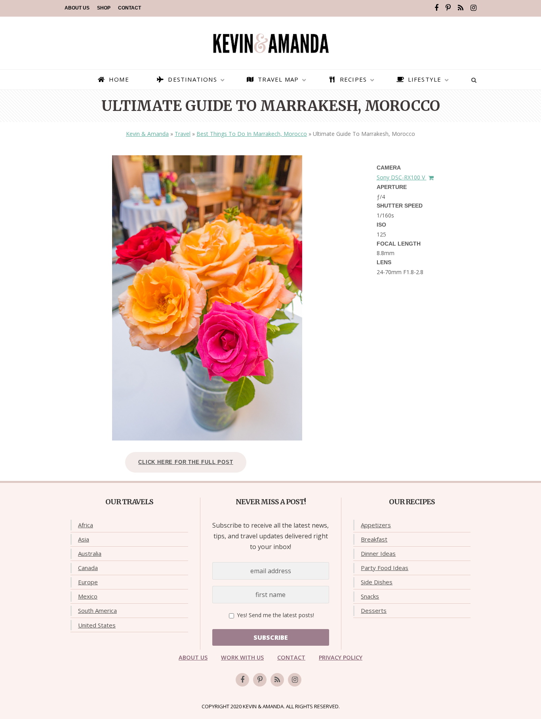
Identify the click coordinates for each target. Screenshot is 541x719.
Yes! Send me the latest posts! (274, 615)
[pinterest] (448, 8)
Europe (88, 582)
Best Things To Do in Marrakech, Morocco (251, 133)
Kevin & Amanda (147, 133)
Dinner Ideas (378, 553)
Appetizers (376, 525)
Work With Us (242, 657)
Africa (85, 525)
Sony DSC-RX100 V (402, 177)
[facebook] (436, 8)
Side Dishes (376, 582)
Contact (129, 8)
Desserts (374, 610)
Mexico (87, 596)
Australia (89, 553)
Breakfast (374, 539)
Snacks (370, 596)
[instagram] (473, 8)
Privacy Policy (340, 657)
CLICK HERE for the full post (185, 462)
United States (97, 625)
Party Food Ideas (384, 568)
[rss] (460, 8)
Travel (182, 133)
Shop (103, 8)
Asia (83, 539)
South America (97, 610)
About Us (77, 8)
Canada (88, 568)
